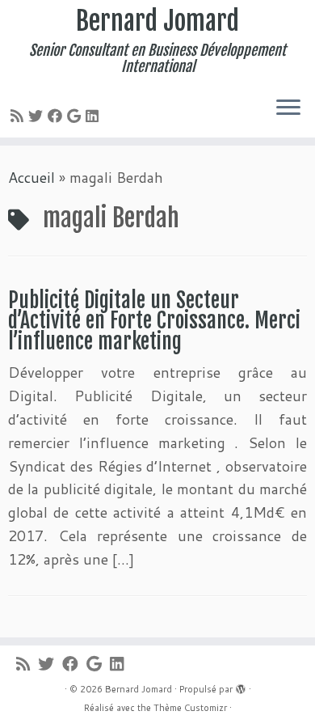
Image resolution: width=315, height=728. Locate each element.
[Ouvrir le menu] (288, 108)
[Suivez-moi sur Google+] (76, 115)
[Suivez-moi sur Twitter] (38, 115)
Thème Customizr (190, 707)
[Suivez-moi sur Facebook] (57, 115)
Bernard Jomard (157, 21)
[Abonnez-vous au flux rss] (19, 115)
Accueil (31, 177)
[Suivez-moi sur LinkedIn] (94, 115)
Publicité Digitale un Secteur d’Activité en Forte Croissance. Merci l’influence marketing (154, 320)
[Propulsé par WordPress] (240, 686)
